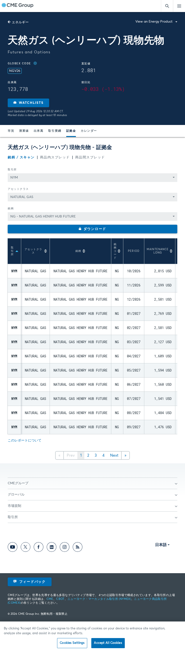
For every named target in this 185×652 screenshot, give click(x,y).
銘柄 (11, 208)
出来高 (39, 131)
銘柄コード (115, 251)
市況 (11, 131)
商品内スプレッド (55, 157)
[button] (28, 103)
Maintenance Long (158, 251)
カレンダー (89, 131)
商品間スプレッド (90, 157)
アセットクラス (18, 189)
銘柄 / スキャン (21, 157)
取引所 (12, 169)
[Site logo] (17, 6)
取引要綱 (54, 131)
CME (49, 599)
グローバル (16, 494)
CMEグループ (18, 483)
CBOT (60, 599)
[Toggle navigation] (179, 6)
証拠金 (71, 131)
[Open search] (167, 6)
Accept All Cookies (108, 643)
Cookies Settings (72, 643)
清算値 (24, 131)
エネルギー (20, 22)
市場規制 (14, 506)
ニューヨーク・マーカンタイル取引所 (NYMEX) (99, 599)
